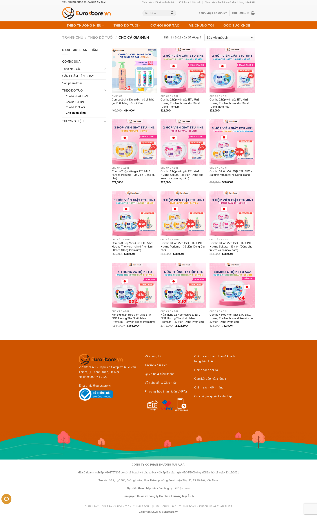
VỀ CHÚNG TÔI (201, 25)
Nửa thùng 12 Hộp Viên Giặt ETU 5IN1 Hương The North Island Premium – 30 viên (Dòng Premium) (182, 318)
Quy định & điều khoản (159, 373)
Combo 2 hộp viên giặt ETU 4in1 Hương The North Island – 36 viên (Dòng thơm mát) (229, 103)
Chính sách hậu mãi (190, 2)
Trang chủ (72, 37)
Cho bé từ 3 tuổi (75, 107)
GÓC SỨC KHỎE (236, 25)
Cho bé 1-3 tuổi (75, 102)
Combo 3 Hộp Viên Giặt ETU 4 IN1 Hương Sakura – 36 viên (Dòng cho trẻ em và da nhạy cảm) (230, 247)
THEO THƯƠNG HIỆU (84, 25)
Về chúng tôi (153, 356)
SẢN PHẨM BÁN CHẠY (78, 76)
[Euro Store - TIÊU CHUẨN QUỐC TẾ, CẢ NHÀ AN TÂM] (99, 13)
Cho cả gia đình (76, 112)
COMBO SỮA (71, 61)
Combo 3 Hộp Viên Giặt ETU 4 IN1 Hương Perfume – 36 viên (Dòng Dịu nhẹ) (183, 247)
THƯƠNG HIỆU (73, 121)
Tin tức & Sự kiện (156, 365)
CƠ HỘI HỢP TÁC (164, 25)
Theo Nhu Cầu (71, 68)
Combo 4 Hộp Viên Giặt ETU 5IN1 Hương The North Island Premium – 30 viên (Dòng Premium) (231, 318)
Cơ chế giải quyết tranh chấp (213, 396)
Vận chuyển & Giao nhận (161, 382)
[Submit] (172, 13)
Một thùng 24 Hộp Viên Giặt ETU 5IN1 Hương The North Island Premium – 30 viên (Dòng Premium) (133, 318)
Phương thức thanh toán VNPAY (166, 391)
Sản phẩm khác (72, 83)
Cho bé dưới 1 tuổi (77, 96)
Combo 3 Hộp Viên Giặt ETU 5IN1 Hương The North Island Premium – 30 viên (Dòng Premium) (133, 247)
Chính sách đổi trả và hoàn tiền (158, 2)
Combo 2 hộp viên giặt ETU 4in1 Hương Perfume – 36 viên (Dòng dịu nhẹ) (133, 175)
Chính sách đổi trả (206, 370)
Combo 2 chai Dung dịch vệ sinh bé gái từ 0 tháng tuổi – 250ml (133, 101)
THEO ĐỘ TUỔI (126, 25)
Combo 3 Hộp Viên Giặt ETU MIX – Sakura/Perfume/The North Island (230, 173)
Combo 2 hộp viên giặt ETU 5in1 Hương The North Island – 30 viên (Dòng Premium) (181, 103)
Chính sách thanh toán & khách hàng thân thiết (230, 2)
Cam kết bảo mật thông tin (211, 378)
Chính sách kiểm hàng (208, 387)
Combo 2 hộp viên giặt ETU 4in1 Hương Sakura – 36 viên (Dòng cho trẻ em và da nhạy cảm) (182, 175)
